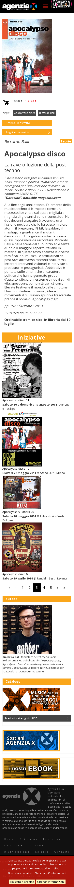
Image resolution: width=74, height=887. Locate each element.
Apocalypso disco (24, 113)
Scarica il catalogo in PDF (21, 718)
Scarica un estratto (18, 123)
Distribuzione (17, 851)
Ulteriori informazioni (50, 882)
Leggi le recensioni (18, 132)
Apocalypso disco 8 (15, 574)
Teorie (65, 141)
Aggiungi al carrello (6, 103)
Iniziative (52, 838)
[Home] (19, 6)
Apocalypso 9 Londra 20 (18, 512)
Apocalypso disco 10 (15, 468)
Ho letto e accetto (22, 882)
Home (9, 838)
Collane (34, 845)
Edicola (42, 851)
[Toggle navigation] (45, 6)
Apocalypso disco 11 (15, 400)
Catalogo (12, 845)
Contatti (61, 851)
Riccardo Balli (47, 113)
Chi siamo (29, 838)
